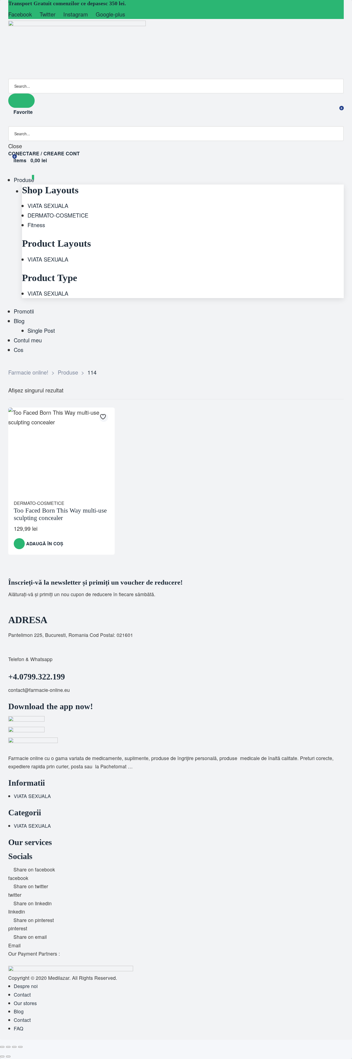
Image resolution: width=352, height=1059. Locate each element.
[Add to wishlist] (103, 417)
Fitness (36, 225)
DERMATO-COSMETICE (58, 215)
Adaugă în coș (44, 543)
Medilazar (58, 977)
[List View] (336, 391)
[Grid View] (327, 391)
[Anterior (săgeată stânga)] (2, 1056)
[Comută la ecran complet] (8, 1047)
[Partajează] (14, 1047)
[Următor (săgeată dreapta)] (8, 1056)
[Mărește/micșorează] (2, 1047)
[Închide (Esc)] (20, 1047)
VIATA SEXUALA (48, 206)
